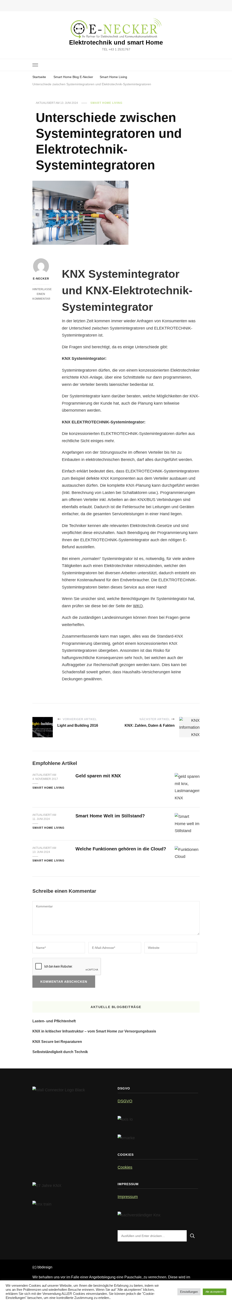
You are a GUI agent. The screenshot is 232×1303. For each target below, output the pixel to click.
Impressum (128, 1196)
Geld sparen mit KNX (98, 775)
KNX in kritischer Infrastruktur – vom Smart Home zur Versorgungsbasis (94, 1031)
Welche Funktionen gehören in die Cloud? (120, 848)
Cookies (125, 1167)
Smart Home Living (106, 102)
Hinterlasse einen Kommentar (42, 294)
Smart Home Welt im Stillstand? (110, 815)
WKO (138, 606)
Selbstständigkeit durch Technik (60, 1052)
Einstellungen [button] (189, 1292)
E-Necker (41, 278)
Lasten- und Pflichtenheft (54, 1021)
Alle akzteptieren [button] (214, 1291)
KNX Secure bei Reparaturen (57, 1042)
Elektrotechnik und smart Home (116, 42)
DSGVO (125, 1101)
